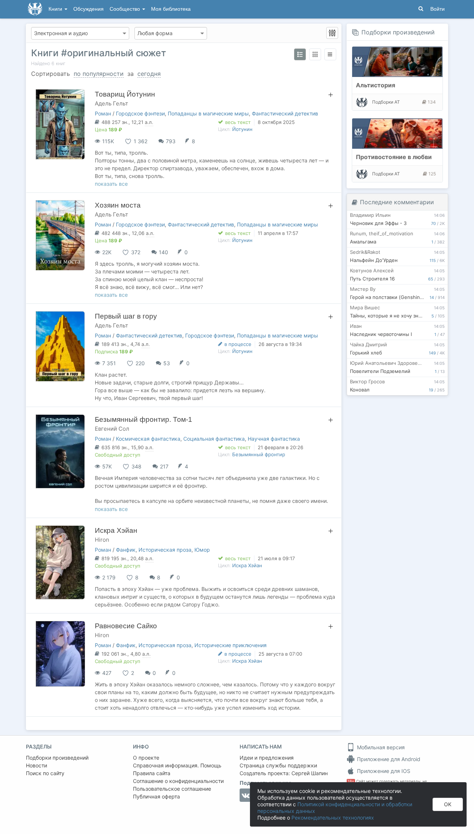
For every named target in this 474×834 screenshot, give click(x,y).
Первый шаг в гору (126, 316)
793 (171, 141)
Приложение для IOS (383, 771)
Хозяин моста (118, 205)
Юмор (202, 550)
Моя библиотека (171, 9)
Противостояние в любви (394, 157)
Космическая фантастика (148, 439)
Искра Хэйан (116, 530)
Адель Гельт (111, 103)
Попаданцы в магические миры (208, 113)
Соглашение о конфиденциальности (178, 781)
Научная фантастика (274, 439)
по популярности (99, 73)
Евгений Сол (112, 428)
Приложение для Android (388, 759)
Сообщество (125, 9)
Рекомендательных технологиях (332, 817)
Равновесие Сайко (126, 626)
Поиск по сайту (45, 773)
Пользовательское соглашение (172, 789)
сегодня (149, 73)
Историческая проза (164, 550)
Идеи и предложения (267, 757)
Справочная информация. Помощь (177, 765)
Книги (56, 9)
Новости (36, 765)
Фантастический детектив (285, 113)
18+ (351, 781)
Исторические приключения (230, 645)
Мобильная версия (380, 747)
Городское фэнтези (140, 113)
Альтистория (375, 85)
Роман (103, 113)
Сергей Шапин (309, 773)
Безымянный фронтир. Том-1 (143, 419)
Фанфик (126, 550)
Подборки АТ (386, 102)
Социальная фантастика (214, 439)
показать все (111, 184)
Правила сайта (151, 773)
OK (447, 804)
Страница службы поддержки (278, 765)
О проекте (146, 757)
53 (166, 363)
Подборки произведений (398, 32)
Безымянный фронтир (258, 454)
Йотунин (242, 129)
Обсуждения (88, 9)
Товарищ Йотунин (125, 94)
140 (163, 252)
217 (164, 466)
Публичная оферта (156, 796)
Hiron (102, 539)
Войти (437, 9)
